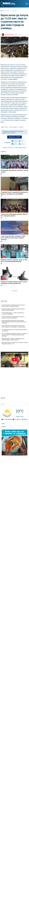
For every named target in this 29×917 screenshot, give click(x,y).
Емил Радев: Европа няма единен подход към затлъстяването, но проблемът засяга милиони (13, 326)
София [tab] (3, 423)
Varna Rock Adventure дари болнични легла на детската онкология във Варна (13, 317)
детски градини (13, 127)
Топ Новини (19, 34)
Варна (6, 127)
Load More (14, 290)
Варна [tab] (3, 404)
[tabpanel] (14, 414)
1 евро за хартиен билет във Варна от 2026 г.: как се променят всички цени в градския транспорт (13, 237)
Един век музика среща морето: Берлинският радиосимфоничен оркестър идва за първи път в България (14, 322)
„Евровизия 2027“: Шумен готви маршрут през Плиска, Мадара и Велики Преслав (13, 339)
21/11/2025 (4, 241)
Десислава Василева (9, 34)
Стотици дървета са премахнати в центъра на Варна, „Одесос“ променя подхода (13, 305)
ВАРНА (16, 34)
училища (21, 127)
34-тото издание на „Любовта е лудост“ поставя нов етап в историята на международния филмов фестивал (15, 335)
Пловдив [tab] (4, 426)
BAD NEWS (4, 189)
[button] (26, 4)
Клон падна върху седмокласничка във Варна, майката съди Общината (13, 309)
